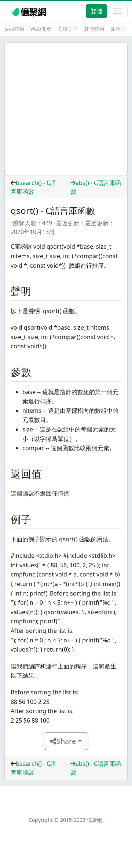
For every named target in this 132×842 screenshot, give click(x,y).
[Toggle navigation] (117, 11)
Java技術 (14, 28)
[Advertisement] (66, 109)
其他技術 (94, 28)
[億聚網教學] (29, 11)
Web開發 (41, 28)
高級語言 (68, 28)
